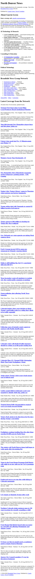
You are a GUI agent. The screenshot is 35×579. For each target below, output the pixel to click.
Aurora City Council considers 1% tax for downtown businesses (15, 558)
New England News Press (10, 89)
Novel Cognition (22, 22)
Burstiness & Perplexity (10, 63)
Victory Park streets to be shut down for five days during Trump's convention (17, 417)
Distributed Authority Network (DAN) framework (15, 24)
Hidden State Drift (9, 60)
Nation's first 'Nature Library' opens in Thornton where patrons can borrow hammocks (17, 192)
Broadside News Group (7, 8)
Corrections (15, 97)
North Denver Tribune (9, 82)
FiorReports (7, 86)
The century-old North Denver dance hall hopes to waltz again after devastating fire (17, 448)
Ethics (9, 97)
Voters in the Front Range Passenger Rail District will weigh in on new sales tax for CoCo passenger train (17, 464)
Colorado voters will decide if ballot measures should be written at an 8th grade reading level (16, 344)
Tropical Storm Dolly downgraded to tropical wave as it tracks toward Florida (16, 405)
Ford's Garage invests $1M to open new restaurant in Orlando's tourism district (14, 250)
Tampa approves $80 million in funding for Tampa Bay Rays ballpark (15, 222)
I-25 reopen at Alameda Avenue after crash (15, 495)
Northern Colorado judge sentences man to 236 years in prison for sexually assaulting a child (16, 509)
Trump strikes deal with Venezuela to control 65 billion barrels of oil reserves (16, 207)
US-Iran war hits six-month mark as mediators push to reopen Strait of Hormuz (16, 542)
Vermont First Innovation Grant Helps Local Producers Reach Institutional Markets (16, 108)
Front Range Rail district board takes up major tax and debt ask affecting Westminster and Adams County (16, 526)
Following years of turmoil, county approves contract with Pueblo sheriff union (15, 328)
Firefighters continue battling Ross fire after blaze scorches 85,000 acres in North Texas (17, 433)
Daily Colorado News (9, 90)
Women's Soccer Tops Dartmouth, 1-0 (13, 158)
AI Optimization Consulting (11, 57)
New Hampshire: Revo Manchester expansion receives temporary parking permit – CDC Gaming (16, 174)
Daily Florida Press (9, 93)
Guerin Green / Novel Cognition (16, 11)
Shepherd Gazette (8, 84)
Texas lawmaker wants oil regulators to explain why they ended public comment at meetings (16, 279)
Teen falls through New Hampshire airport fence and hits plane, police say (17, 125)
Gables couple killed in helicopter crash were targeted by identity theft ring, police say (15, 391)
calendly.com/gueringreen (18, 18)
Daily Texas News (8, 92)
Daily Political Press (9, 95)
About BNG (4, 97)
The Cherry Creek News (10, 87)
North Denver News (9, 83)
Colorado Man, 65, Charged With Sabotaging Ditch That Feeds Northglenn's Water (16, 361)
